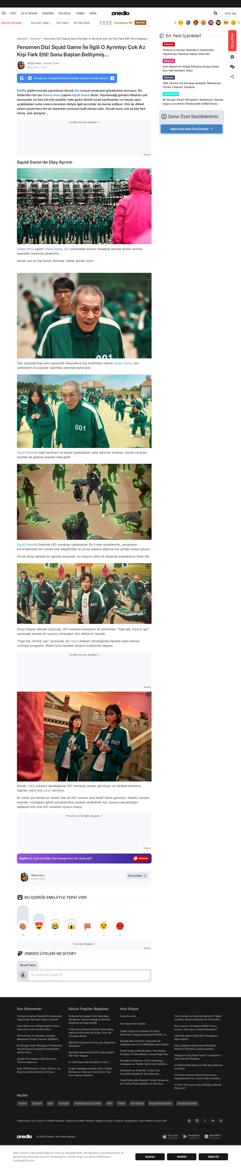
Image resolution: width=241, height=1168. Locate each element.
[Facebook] (197, 1120)
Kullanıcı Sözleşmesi (125, 1120)
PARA (93, 13)
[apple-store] (171, 1136)
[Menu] (4, 13)
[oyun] (218, 22)
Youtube (64, 1103)
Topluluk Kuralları (75, 1120)
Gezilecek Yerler (187, 1103)
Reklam (90, 1120)
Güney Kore (52, 95)
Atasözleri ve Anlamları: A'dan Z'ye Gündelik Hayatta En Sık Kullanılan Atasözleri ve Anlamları (140, 1074)
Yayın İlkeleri (145, 1120)
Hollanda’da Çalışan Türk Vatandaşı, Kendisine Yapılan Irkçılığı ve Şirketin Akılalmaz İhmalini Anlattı (89, 1019)
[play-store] (192, 1136)
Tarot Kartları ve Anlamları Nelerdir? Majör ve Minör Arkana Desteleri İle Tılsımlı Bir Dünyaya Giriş (198, 1019)
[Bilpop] (203, 22)
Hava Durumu (128, 1016)
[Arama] (215, 13)
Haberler (22, 38)
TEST (13, 13)
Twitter (22, 1103)
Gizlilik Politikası (55, 1120)
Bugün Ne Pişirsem (160, 1103)
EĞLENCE (65, 13)
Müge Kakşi (43, 63)
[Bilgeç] (196, 22)
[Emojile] (211, 22)
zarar (47, 790)
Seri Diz (140, 22)
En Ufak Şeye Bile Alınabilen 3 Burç (89, 1062)
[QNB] (181, 22)
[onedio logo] (120, 13)
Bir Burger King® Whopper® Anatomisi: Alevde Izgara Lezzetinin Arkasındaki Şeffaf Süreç (193, 101)
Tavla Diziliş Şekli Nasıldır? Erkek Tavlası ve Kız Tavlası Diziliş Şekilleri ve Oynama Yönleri (144, 1083)
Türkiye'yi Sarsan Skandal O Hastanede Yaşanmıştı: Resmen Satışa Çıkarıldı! (188, 51)
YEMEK (80, 13)
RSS (164, 1120)
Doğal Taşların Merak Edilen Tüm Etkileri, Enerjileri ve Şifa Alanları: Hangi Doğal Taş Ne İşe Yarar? (143, 1054)
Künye (157, 1120)
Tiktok (121, 1103)
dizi (76, 90)
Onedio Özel (170, 94)
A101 (109, 1103)
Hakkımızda (23, 1120)
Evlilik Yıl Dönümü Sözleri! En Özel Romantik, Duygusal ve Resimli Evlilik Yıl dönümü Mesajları (142, 1034)
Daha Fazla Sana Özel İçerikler (189, 128)
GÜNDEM (48, 13)
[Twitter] (205, 1120)
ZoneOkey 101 (123, 22)
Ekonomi (168, 77)
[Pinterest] (221, 1120)
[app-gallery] (213, 1136)
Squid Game (81, 95)
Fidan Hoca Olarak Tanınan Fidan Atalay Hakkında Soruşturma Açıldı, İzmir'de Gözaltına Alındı (91, 1033)
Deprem (37, 1103)
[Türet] (188, 22)
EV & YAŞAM (29, 13)
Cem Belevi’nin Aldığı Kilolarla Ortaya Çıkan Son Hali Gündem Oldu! (191, 68)
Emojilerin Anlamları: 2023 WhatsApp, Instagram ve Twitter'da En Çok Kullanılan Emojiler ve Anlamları (144, 1064)
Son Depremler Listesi (133, 1023)
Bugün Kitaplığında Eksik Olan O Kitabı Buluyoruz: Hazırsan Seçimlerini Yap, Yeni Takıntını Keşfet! (90, 1072)
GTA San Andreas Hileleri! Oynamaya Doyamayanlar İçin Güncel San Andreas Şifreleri (197, 1078)
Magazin (169, 60)
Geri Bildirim (38, 1120)
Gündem (36, 38)
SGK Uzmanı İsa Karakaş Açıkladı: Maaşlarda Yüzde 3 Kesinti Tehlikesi (192, 85)
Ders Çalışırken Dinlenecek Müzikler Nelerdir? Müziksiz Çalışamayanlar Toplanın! (195, 1049)
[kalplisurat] (233, 22)
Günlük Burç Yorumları (88, 1103)
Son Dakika (137, 1103)
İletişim (99, 1120)
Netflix (21, 90)
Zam (50, 1103)
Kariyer (108, 1120)
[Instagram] (189, 1120)
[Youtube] (213, 1120)
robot (74, 641)
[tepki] (23, 926)
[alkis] (226, 22)
